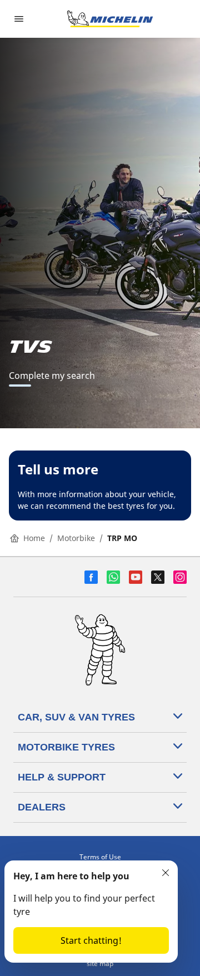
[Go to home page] (110, 19)
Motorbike (76, 538)
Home (34, 538)
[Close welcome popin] (165, 873)
